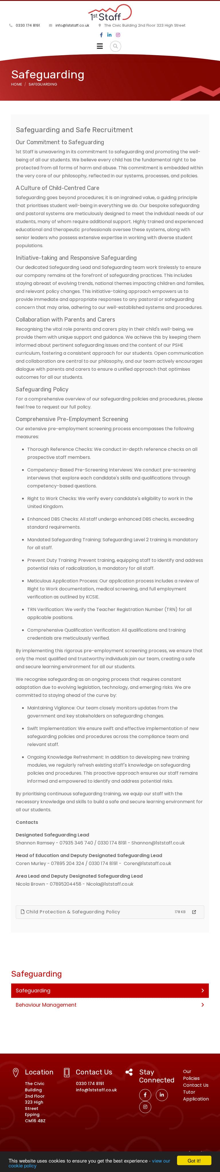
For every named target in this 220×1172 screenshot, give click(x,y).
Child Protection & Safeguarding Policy (72, 912)
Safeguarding (43, 84)
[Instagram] (118, 35)
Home (16, 84)
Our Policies (191, 1075)
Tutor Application (196, 1095)
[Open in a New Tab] (194, 912)
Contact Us (196, 1085)
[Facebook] (101, 35)
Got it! (194, 1160)
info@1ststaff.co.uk (71, 25)
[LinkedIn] (109, 35)
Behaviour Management (46, 1005)
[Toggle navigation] (99, 46)
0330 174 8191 (27, 25)
